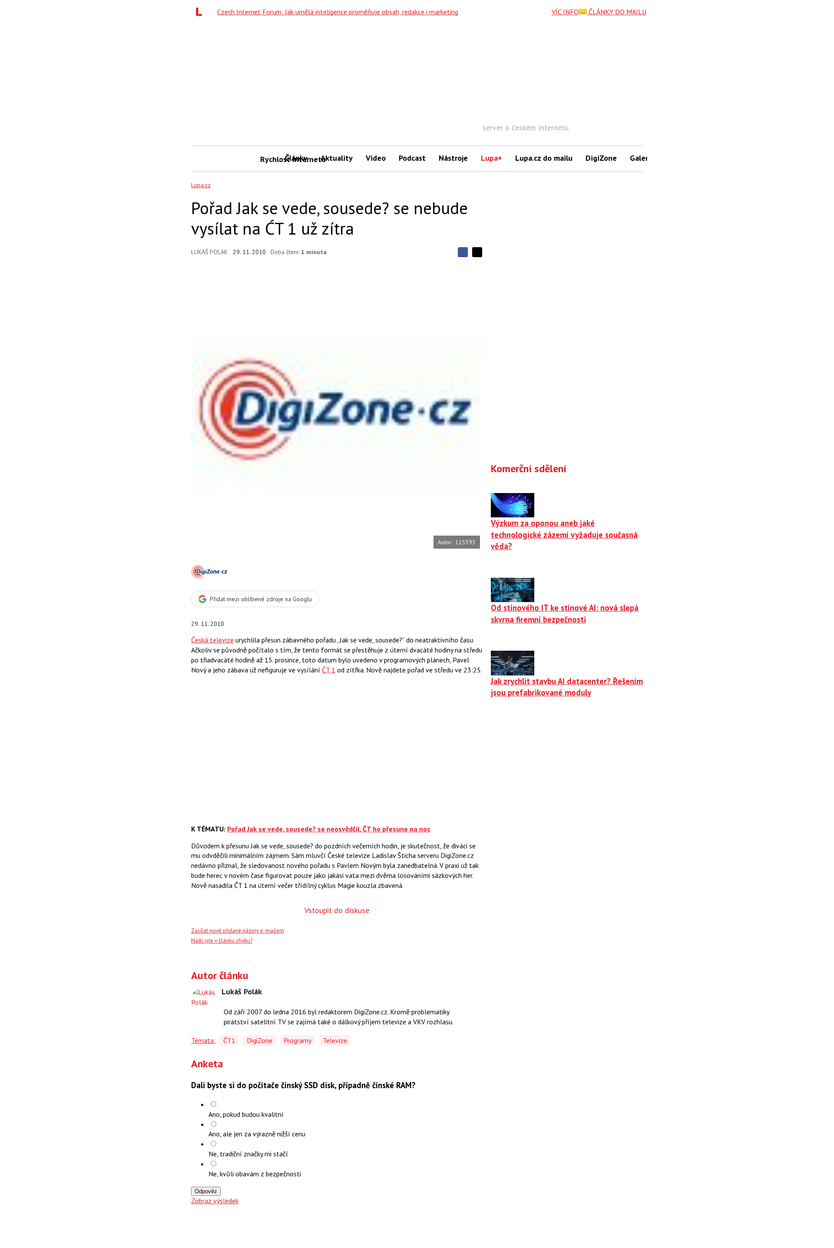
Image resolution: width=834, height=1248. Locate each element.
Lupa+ (491, 158)
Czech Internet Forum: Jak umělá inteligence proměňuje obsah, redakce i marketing (337, 11)
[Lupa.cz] (201, 12)
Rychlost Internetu (269, 159)
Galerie (642, 158)
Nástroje (453, 158)
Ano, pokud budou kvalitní (246, 1114)
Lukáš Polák (209, 252)
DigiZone (601, 158)
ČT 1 (328, 669)
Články (296, 158)
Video (376, 158)
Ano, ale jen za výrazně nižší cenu (256, 1133)
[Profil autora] (204, 1000)
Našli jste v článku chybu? (221, 940)
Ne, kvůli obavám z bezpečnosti (254, 1173)
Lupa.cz (201, 185)
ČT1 (229, 1040)
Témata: (203, 1040)
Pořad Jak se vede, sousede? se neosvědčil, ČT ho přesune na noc (328, 828)
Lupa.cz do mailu (544, 158)
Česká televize (212, 640)
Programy (297, 1040)
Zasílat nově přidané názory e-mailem (237, 930)
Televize (335, 1040)
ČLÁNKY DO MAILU (616, 11)
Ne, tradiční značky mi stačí (248, 1153)
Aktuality (337, 158)
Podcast (412, 158)
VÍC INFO (565, 11)
